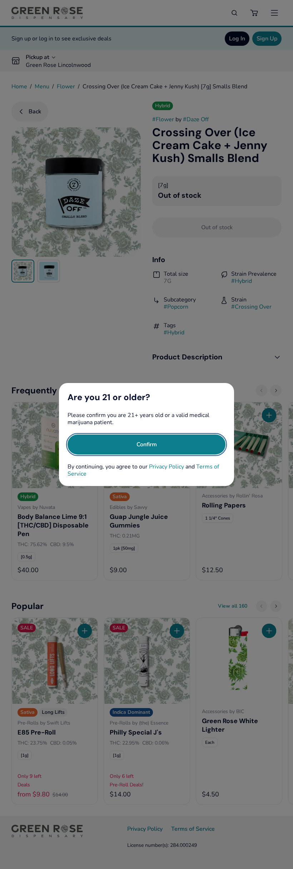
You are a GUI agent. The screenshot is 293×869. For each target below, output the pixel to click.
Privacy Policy (166, 467)
